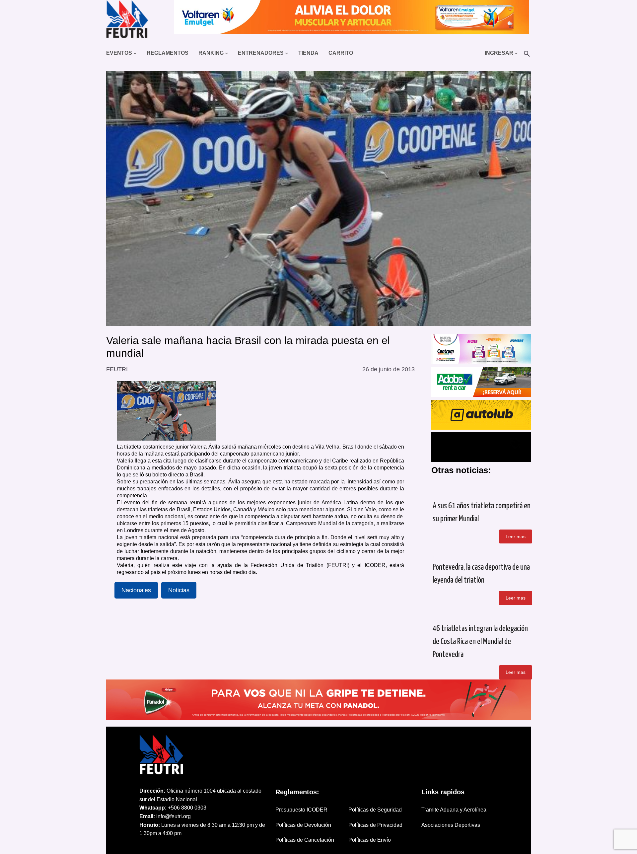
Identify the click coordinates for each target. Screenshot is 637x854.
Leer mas (516, 536)
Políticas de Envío (369, 840)
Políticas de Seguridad (375, 810)
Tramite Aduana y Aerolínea (453, 810)
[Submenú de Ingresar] (516, 53)
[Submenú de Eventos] (135, 53)
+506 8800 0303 (187, 808)
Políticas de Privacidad (375, 825)
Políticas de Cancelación (304, 840)
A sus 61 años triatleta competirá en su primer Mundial (482, 512)
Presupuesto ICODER (301, 810)
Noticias (178, 590)
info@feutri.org (173, 816)
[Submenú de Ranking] (226, 53)
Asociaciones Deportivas (450, 825)
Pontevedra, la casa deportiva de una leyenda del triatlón (481, 573)
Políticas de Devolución (303, 825)
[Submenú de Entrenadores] (286, 53)
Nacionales (136, 590)
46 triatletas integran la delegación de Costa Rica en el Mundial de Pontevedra (480, 642)
